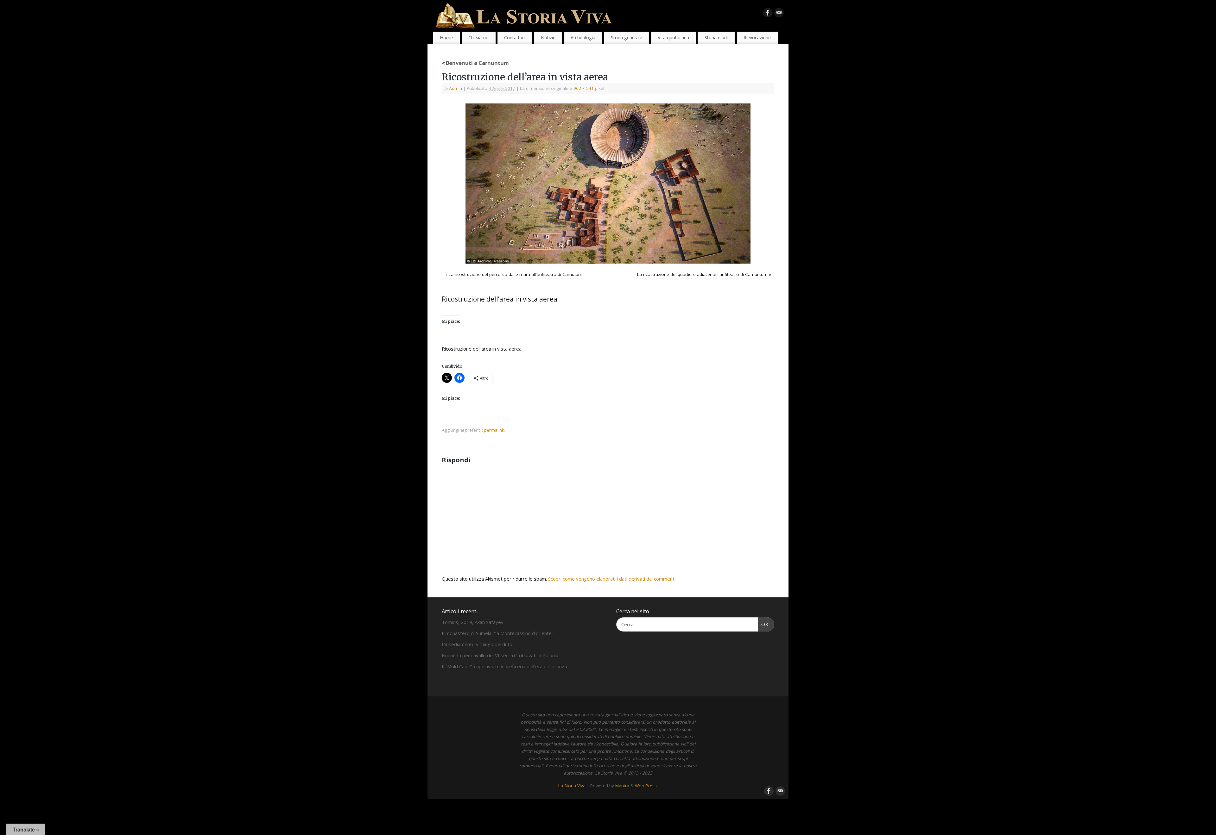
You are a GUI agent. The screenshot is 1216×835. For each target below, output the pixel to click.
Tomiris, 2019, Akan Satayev (473, 622)
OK (763, 624)
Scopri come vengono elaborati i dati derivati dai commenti (611, 579)
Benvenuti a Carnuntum (475, 62)
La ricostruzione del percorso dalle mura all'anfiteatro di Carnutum (515, 274)
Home (446, 37)
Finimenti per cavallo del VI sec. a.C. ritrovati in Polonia (500, 655)
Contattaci (514, 37)
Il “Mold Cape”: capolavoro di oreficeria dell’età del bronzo (504, 666)
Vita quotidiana (673, 37)
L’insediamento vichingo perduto (477, 644)
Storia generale (626, 37)
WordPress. (646, 785)
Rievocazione (757, 37)
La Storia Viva (572, 785)
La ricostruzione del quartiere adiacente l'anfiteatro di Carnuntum (702, 274)
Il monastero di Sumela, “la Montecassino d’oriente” (497, 633)
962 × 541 (583, 88)
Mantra (622, 785)
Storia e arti (716, 37)
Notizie (548, 37)
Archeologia (583, 37)
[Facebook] (768, 14)
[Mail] (779, 14)
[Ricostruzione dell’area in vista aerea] (608, 183)
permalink (494, 430)
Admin (455, 88)
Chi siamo (478, 37)
